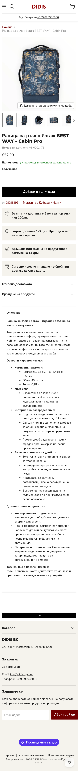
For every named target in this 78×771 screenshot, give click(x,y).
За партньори (11, 667)
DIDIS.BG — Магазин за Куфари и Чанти (33, 203)
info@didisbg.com (21, 674)
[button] (9, 120)
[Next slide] (74, 120)
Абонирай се (64, 714)
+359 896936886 (48, 17)
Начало (7, 27)
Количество (9, 169)
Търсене (9, 755)
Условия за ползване (31, 755)
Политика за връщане (61, 755)
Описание (13, 313)
